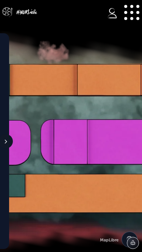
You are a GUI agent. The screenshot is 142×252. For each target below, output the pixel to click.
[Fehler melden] (133, 243)
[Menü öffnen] (131, 12)
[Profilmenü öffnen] (112, 13)
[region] (71, 129)
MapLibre (109, 240)
